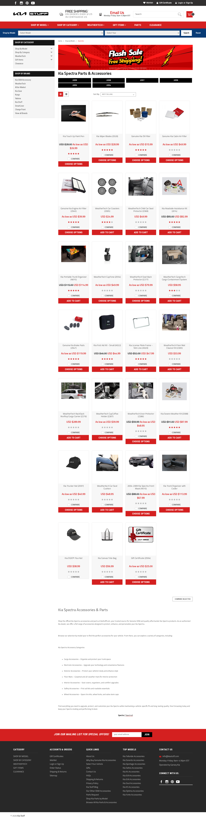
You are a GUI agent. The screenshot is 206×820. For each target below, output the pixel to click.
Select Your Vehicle (94, 764)
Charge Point (20, 109)
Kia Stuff (18, 102)
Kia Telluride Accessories (133, 756)
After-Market (20, 87)
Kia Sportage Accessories (134, 764)
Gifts (88, 768)
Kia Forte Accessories (132, 795)
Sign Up (189, 3)
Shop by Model (39, 25)
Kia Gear (18, 91)
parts (137, 25)
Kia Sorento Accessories (133, 760)
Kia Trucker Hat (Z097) (73, 486)
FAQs (88, 776)
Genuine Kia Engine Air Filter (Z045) (73, 210)
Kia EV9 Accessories (132, 776)
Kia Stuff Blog (92, 787)
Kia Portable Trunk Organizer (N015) (74, 278)
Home (60, 41)
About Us (90, 756)
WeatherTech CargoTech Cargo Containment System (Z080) (174, 279)
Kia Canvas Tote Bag (107, 558)
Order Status (55, 768)
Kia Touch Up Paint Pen (73, 136)
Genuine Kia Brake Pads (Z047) (74, 347)
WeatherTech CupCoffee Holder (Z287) (107, 415)
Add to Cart (107, 232)
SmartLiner (19, 106)
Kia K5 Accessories (131, 787)
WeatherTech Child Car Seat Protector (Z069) (140, 210)
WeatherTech (95, 25)
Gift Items (119, 25)
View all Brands (21, 113)
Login (180, 3)
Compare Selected (182, 599)
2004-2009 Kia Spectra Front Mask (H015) (141, 487)
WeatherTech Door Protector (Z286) (141, 415)
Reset (198, 33)
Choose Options (73, 164)
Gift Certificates (56, 756)
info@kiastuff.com (171, 756)
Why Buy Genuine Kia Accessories (101, 760)
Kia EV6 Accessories (132, 780)
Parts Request (92, 795)
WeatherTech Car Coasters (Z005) (107, 210)
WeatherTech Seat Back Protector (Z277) (141, 278)
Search (186, 33)
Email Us (117, 13)
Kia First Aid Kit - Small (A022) (107, 346)
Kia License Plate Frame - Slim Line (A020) (141, 347)
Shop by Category (67, 25)
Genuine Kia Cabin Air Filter (174, 136)
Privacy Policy (92, 783)
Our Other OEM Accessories (98, 791)
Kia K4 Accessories (131, 772)
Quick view (73, 131)
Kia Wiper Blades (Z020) (107, 136)
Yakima (18, 98)
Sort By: (96, 94)
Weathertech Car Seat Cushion (107, 487)
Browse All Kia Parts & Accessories (101, 803)
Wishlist (149, 3)
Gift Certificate (165, 3)
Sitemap (53, 776)
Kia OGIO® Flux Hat (73, 558)
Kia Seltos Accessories (133, 768)
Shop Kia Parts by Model (97, 799)
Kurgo (17, 94)
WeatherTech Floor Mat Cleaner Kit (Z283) (174, 347)
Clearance (156, 25)
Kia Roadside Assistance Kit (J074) (174, 210)
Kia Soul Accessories (132, 783)
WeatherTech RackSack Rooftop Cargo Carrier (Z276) (74, 415)
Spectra (81, 41)
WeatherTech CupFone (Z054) (107, 277)
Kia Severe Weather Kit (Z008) (174, 414)
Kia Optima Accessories (133, 791)
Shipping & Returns (58, 772)
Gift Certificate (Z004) (141, 558)
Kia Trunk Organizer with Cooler (174, 487)
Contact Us (91, 772)
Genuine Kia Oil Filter (140, 136)
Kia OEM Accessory (23, 80)
